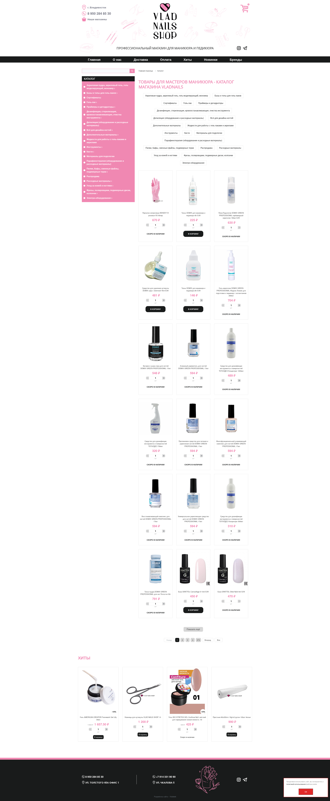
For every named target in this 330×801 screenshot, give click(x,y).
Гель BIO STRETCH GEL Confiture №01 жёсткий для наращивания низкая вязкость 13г (187, 718)
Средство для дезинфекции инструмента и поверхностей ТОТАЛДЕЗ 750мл (155, 443)
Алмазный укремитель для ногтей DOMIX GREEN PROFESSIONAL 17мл (193, 367)
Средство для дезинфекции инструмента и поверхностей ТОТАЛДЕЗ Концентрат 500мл (231, 519)
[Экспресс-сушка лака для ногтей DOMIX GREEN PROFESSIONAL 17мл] (155, 343)
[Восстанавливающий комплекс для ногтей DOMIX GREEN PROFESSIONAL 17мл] (155, 493)
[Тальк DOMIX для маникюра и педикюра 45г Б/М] (193, 190)
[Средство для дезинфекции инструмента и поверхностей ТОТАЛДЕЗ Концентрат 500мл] (231, 493)
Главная (94, 59)
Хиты (188, 59)
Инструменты (94, 146)
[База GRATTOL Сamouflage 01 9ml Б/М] (193, 568)
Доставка (141, 59)
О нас (117, 59)
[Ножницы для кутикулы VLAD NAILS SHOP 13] (143, 690)
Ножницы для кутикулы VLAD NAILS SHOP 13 (143, 717)
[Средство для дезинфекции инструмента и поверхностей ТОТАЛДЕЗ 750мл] (155, 418)
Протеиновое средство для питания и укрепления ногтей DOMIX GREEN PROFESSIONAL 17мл (193, 443)
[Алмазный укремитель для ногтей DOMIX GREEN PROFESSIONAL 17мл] (193, 343)
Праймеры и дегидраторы (100, 106)
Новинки (210, 59)
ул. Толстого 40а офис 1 (102, 782)
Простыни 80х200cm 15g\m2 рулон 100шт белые (232, 717)
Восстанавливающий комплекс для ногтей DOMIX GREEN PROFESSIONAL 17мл (155, 519)
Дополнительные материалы (102, 134)
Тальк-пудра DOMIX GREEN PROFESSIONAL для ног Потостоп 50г (155, 592)
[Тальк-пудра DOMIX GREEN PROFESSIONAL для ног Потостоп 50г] (155, 568)
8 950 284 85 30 (94, 776)
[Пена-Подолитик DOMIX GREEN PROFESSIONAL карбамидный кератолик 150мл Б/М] (231, 190)
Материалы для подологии (100, 156)
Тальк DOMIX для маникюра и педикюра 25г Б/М (193, 289)
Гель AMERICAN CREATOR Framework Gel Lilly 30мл (98, 718)
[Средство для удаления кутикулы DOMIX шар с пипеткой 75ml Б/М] (155, 265)
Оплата (165, 59)
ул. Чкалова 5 (165, 782)
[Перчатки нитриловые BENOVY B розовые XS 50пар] (155, 190)
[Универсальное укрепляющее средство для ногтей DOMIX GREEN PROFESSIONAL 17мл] (193, 493)
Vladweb (173, 796)
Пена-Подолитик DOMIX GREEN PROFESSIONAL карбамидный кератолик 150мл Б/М (231, 215)
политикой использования (296, 784)
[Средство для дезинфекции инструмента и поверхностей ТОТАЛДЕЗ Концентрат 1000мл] (231, 343)
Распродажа (93, 176)
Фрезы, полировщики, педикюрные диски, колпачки (109, 192)
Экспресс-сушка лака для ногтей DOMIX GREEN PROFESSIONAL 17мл (156, 367)
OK (306, 792)
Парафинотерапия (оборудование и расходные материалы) (105, 162)
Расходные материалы (99, 180)
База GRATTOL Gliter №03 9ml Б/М (231, 591)
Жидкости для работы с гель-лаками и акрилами (106, 141)
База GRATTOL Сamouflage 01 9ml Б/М (193, 591)
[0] (244, 8)
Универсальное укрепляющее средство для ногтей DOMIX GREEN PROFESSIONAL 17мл (193, 519)
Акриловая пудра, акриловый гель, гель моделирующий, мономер (107, 87)
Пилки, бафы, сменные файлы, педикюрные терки (103, 170)
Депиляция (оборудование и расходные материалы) (107, 124)
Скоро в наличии (155, 233)
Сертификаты (94, 97)
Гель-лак (91, 102)
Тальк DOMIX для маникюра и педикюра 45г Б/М (193, 214)
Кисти (90, 151)
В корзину (193, 233)
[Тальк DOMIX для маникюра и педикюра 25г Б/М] (193, 265)
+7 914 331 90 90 (165, 776)
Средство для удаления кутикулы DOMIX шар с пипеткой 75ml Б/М (155, 289)
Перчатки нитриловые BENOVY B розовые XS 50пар (155, 214)
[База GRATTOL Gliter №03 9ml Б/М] (231, 568)
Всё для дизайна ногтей (99, 129)
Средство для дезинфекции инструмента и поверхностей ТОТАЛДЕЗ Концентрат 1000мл (231, 368)
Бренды (236, 59)
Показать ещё (193, 629)
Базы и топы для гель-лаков (102, 92)
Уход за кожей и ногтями (99, 185)
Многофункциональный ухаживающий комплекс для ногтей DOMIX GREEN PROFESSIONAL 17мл (231, 443)
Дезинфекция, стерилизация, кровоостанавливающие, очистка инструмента (104, 114)
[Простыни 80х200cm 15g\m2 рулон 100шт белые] (232, 690)
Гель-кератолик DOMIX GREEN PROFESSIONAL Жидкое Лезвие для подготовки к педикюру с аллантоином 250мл (231, 292)
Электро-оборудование (99, 197)
